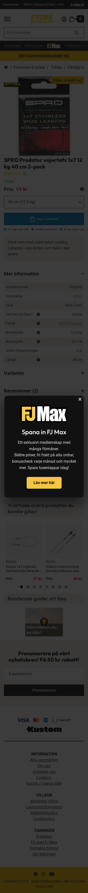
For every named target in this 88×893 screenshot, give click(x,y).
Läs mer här (44, 482)
